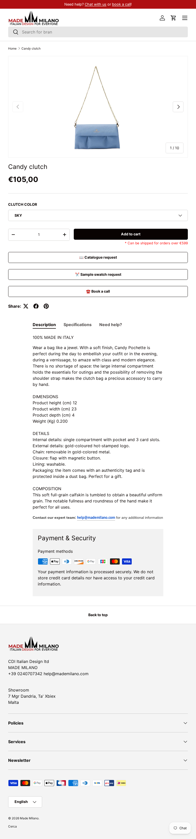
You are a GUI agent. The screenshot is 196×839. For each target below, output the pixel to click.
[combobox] (98, 32)
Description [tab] (44, 324)
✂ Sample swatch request (98, 274)
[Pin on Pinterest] (46, 306)
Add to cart (130, 234)
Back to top (98, 615)
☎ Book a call (98, 291)
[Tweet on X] (26, 306)
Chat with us (95, 4)
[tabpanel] (98, 427)
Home (12, 48)
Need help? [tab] (110, 324)
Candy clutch (31, 48)
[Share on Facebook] (36, 306)
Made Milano (29, 818)
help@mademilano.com (96, 518)
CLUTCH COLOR (22, 204)
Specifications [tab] (78, 324)
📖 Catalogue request (98, 257)
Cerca (12, 826)
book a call (121, 4)
